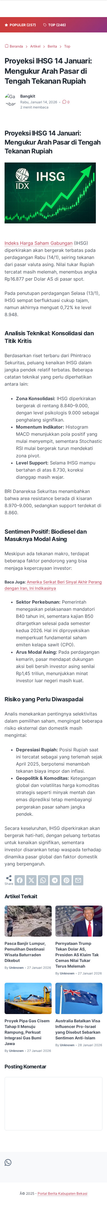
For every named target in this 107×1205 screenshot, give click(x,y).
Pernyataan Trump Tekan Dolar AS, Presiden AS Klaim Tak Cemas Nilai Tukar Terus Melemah (77, 954)
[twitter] (31, 880)
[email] (78, 880)
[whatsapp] (43, 880)
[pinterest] (66, 880)
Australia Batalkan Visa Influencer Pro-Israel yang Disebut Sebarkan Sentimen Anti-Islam (77, 1029)
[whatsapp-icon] (8, 1163)
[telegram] (55, 880)
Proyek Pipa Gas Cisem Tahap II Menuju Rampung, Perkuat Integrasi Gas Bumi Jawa (27, 1032)
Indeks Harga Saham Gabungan (38, 243)
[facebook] (20, 880)
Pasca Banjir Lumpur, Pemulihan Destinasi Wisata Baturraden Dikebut (25, 952)
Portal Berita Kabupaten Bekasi (62, 1193)
